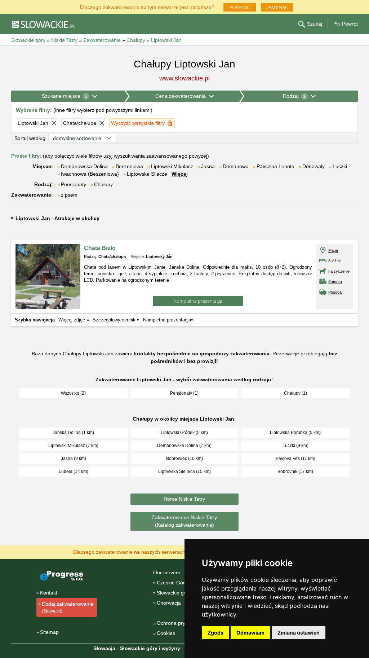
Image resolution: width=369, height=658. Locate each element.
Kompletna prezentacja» (168, 320)
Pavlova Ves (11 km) (295, 458)
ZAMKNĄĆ (277, 7)
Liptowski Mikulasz (172, 166)
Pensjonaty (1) (184, 393)
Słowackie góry (174, 593)
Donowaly (313, 166)
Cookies (166, 633)
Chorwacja (169, 603)
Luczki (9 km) (295, 445)
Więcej (180, 174)
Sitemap (49, 632)
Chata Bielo (100, 248)
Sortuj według (29, 138)
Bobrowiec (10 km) (184, 458)
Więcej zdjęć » (73, 320)
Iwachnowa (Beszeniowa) (90, 174)
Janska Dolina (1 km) (73, 432)
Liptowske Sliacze (147, 174)
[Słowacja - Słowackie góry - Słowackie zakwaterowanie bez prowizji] (43, 24)
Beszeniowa (129, 166)
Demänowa (236, 166)
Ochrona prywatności (181, 623)
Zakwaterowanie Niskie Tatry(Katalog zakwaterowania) (184, 521)
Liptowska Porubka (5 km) (295, 432)
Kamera (335, 282)
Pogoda (335, 292)
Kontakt (48, 593)
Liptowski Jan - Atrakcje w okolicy (57, 218)
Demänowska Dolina (84, 166)
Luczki (340, 166)
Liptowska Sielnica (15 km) (184, 471)
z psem (69, 195)
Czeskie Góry (172, 582)
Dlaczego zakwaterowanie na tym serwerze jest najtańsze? (147, 6)
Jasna (208, 166)
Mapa (333, 250)
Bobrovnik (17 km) (295, 471)
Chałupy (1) (295, 393)
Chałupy (103, 184)
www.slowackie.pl (184, 78)
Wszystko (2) (73, 393)
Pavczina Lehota (275, 166)
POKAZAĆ (239, 7)
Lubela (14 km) (73, 471)
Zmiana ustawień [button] (298, 633)
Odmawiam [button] (250, 633)
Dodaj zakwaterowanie (67, 607)
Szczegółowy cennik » (116, 320)
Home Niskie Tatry (184, 499)
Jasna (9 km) (73, 458)
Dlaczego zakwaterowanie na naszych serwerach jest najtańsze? (147, 551)
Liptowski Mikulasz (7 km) (73, 445)
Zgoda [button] (215, 633)
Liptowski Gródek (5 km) (184, 432)
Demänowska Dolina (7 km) (184, 445)
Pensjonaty (73, 184)
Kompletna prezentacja (198, 301)
